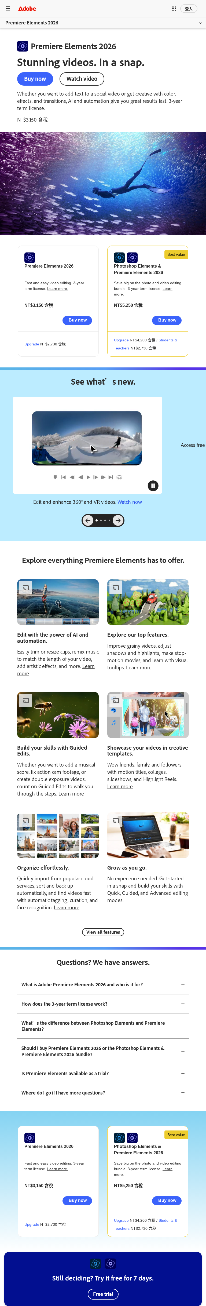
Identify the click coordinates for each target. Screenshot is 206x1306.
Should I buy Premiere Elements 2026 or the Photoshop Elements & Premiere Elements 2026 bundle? (92, 1051)
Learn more (139, 667)
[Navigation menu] (8, 8)
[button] (174, 8)
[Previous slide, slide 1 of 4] (88, 520)
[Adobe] (27, 8)
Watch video (82, 78)
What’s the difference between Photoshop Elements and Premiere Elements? (93, 1026)
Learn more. (57, 288)
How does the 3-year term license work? (64, 1004)
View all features (103, 932)
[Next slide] (118, 520)
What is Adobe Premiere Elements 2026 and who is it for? (82, 984)
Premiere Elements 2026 (31, 22)
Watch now (129, 501)
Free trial (103, 1293)
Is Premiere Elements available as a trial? (65, 1073)
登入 (189, 8)
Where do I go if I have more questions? (63, 1092)
